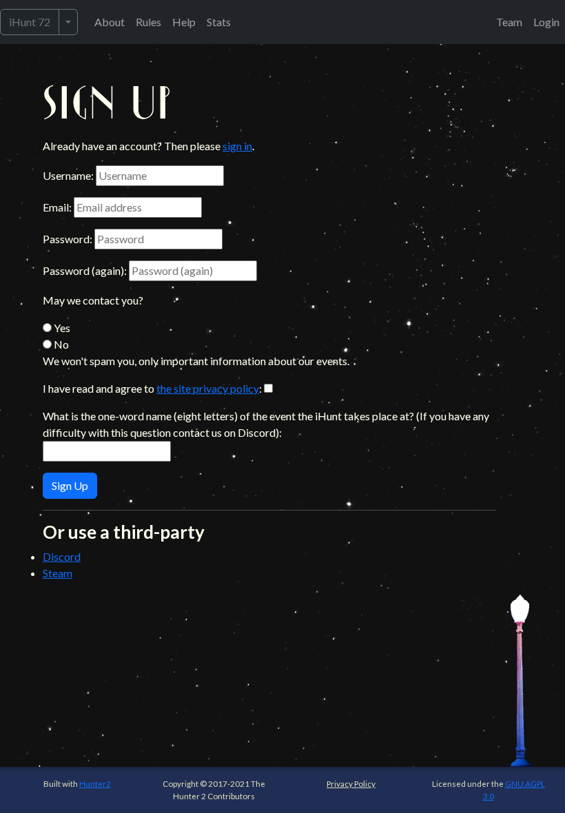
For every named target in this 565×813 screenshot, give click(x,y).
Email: (57, 207)
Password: (67, 238)
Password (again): (85, 270)
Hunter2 (95, 783)
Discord (62, 556)
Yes (61, 327)
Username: (68, 175)
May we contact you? (93, 300)
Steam (57, 572)
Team (509, 21)
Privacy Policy (351, 783)
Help (184, 21)
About (109, 21)
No (60, 344)
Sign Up (70, 485)
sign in (237, 145)
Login (546, 21)
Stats (219, 21)
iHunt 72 (29, 21)
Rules (148, 21)
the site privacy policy (207, 388)
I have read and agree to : (152, 388)
